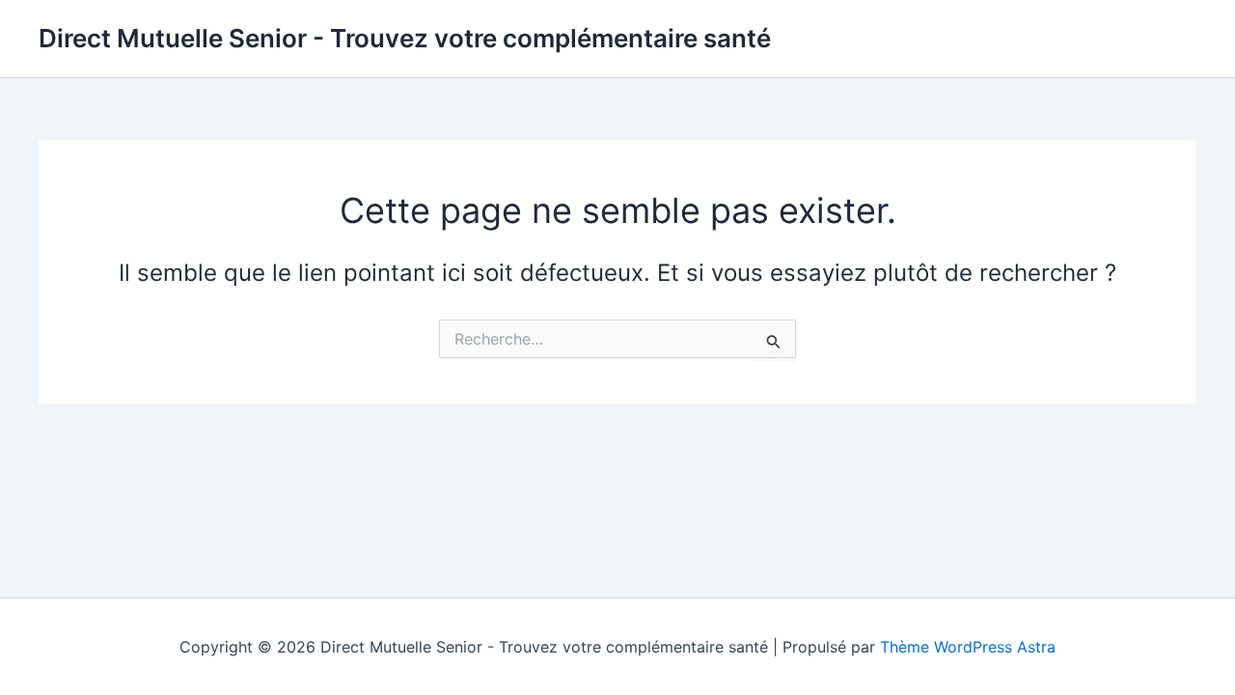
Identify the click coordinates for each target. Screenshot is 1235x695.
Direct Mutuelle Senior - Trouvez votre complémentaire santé (405, 38)
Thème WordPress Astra (968, 646)
